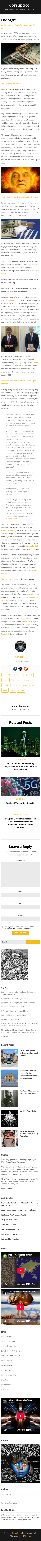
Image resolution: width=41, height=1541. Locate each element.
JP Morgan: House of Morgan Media (14, 1011)
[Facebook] (15, 669)
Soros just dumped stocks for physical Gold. (20, 197)
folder (35, 362)
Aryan (5, 680)
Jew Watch (5, 1380)
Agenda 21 (28, 675)
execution (26, 621)
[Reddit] (26, 669)
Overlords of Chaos (8, 1341)
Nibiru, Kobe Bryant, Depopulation (14, 1015)
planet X (5, 634)
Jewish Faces (6, 1385)
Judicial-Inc (5, 1389)
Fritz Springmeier (7, 1370)
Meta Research (6, 1360)
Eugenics (6, 685)
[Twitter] (20, 669)
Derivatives (15, 680)
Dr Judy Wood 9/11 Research (11, 1351)
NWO (13, 690)
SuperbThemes (25, 1536)
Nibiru (5, 690)
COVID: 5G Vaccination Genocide (20, 803)
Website (20, 915)
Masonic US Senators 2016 (11, 1019)
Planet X (21, 690)
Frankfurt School (8, 530)
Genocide (17, 675)
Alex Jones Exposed (8, 1336)
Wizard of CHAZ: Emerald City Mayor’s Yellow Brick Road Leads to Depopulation (21, 766)
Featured (16, 685)
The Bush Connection (9, 1346)
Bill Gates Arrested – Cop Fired (12, 1007)
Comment (20, 860)
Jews (25, 685)
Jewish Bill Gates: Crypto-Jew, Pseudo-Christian (18, 1003)
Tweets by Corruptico (9, 1503)
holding (18, 362)
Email (20, 903)
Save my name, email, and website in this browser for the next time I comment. (19, 928)
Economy (26, 680)
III (30, 591)
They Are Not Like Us (10, 579)
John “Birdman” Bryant (9, 1375)
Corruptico (19, 5)
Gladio (27, 600)
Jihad (32, 685)
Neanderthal (32, 546)
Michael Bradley (7, 1365)
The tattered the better (11, 83)
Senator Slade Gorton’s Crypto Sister (14, 998)
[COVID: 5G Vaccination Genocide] (20, 786)
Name (20, 891)
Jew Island (5, 1036)
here (13, 300)
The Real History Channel (10, 1356)
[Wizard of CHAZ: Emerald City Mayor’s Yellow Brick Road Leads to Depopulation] (20, 741)
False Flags (7, 675)
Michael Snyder (12, 519)
